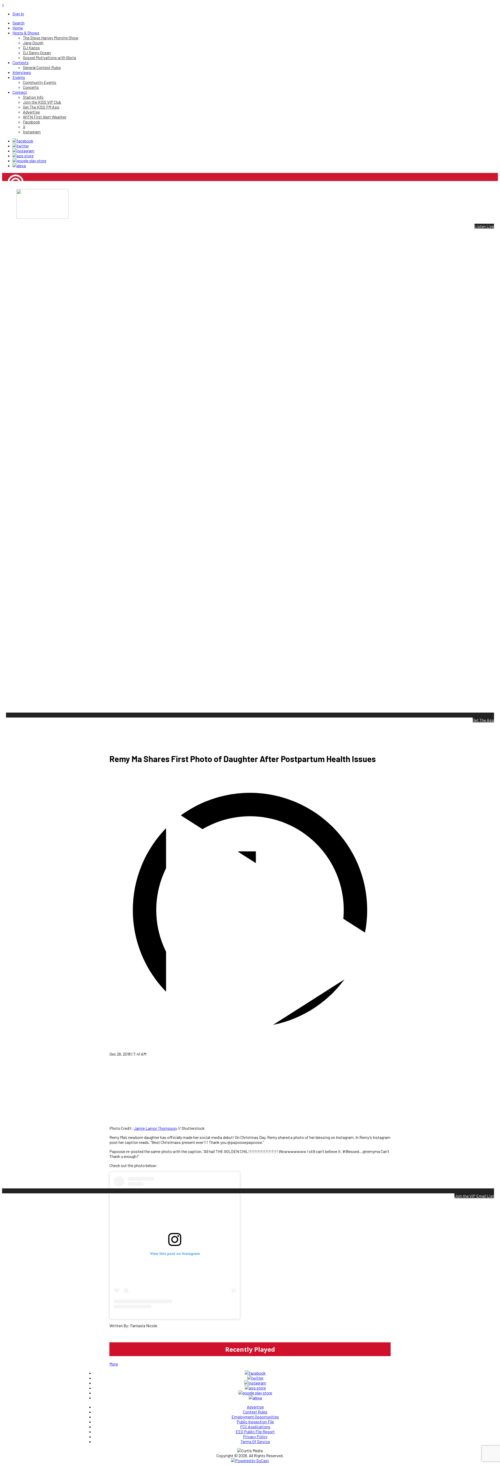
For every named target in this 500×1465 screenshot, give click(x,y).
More (113, 1363)
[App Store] (23, 155)
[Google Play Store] (29, 160)
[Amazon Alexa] (19, 165)
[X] (20, 145)
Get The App (483, 720)
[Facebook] (22, 140)
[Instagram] (23, 150)
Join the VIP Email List (474, 1195)
